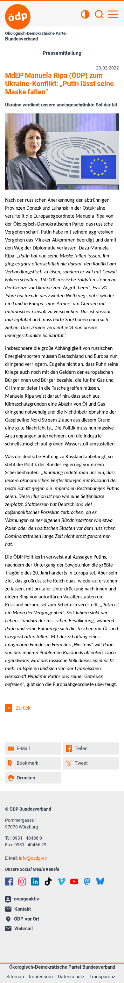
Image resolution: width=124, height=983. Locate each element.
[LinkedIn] (35, 881)
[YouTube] (74, 881)
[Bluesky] (100, 881)
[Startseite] (18, 17)
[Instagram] (22, 881)
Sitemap (15, 976)
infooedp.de (33, 858)
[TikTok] (48, 881)
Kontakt (22, 909)
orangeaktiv (26, 899)
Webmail (23, 928)
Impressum (41, 976)
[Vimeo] (61, 881)
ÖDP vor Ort (26, 919)
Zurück (23, 708)
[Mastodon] (87, 881)
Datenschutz (71, 976)
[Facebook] (9, 881)
